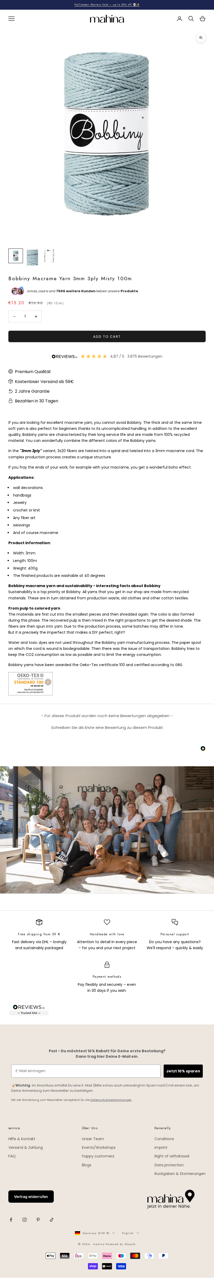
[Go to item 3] (49, 256)
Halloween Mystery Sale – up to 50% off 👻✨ (107, 5)
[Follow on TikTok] (51, 1219)
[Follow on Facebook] (11, 1219)
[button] (107, 726)
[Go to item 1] (15, 256)
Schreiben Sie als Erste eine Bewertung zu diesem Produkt (107, 727)
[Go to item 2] (32, 258)
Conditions (164, 1138)
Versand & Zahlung (25, 1147)
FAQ (12, 1156)
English (128, 1233)
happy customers (98, 1156)
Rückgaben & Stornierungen (180, 1173)
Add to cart (107, 336)
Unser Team (93, 1138)
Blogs (86, 1165)
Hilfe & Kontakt (21, 1138)
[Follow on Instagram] (24, 1219)
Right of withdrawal (171, 1156)
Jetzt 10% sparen (183, 1071)
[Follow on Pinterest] (38, 1219)
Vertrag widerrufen (31, 1196)
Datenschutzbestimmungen (111, 1100)
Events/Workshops (99, 1147)
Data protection (169, 1165)
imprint (161, 1147)
